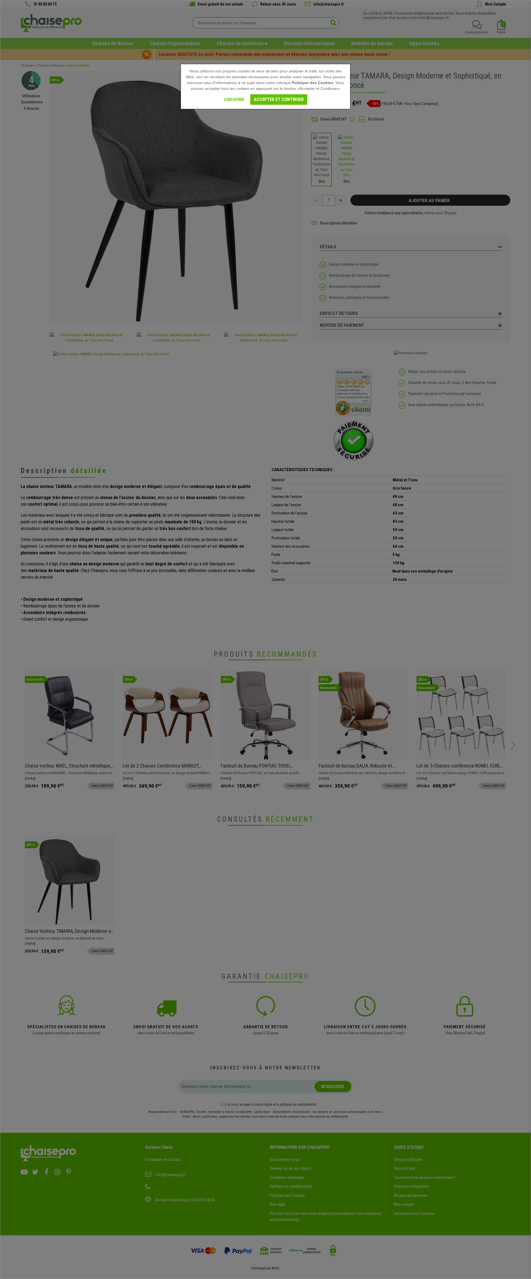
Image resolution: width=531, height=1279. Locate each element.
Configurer (234, 99)
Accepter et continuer (279, 99)
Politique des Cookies (312, 82)
